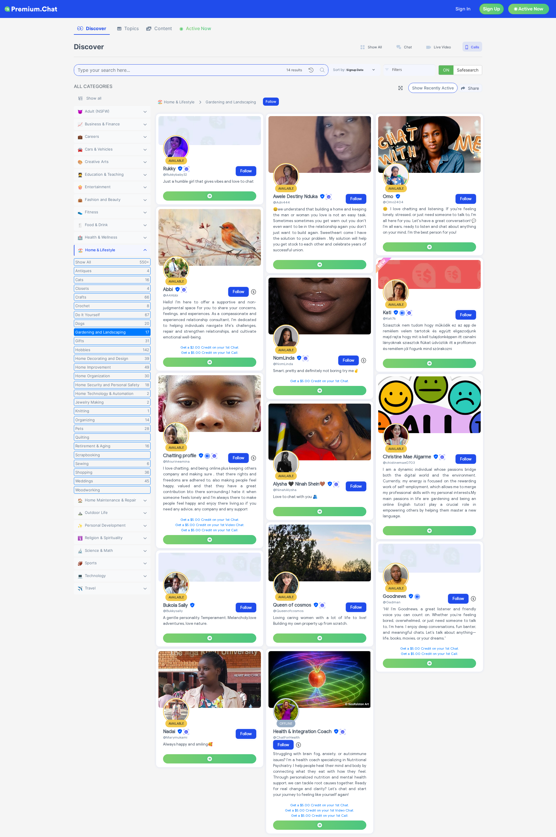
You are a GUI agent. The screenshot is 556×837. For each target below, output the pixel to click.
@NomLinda (283, 364)
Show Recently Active (433, 87)
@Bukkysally (173, 611)
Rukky (170, 169)
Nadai (169, 732)
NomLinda (284, 358)
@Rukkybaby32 (175, 174)
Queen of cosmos (292, 605)
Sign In (463, 9)
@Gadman (391, 602)
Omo (388, 196)
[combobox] (409, 70)
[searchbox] (418, 70)
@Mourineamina (176, 461)
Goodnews (395, 596)
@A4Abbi (170, 295)
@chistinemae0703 (399, 462)
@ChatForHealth (286, 737)
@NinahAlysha (285, 490)
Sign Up (491, 9)
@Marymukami (175, 737)
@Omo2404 (393, 202)
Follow (271, 101)
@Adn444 (281, 202)
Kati (387, 313)
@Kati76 (389, 318)
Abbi (168, 289)
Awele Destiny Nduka (296, 196)
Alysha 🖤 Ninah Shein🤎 (299, 484)
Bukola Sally (176, 605)
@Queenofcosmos (288, 611)
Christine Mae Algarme (407, 457)
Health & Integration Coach (303, 732)
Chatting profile (180, 456)
